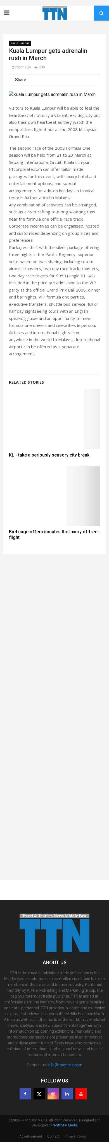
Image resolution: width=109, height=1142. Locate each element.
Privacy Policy (75, 1136)
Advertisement (30, 1136)
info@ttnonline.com (65, 1065)
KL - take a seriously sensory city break (49, 455)
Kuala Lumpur (20, 43)
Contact (53, 1136)
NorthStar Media (65, 1125)
